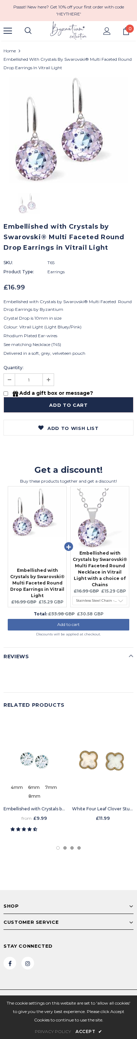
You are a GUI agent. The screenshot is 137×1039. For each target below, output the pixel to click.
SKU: (8, 262)
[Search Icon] (28, 30)
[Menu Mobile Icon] (8, 31)
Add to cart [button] (68, 624)
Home (10, 50)
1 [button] (58, 848)
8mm (34, 796)
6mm (34, 787)
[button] (24, 829)
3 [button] (72, 848)
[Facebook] (10, 963)
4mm (17, 787)
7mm (51, 787)
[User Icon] (107, 31)
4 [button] (79, 848)
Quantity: (14, 367)
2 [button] (65, 848)
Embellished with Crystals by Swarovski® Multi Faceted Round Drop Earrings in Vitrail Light (37, 583)
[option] (68, 130)
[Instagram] (27, 963)
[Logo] (68, 30)
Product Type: (19, 271)
